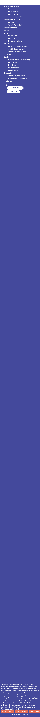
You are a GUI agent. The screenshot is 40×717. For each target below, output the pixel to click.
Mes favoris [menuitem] (8, 81)
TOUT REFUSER (21, 711)
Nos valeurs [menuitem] (12, 65)
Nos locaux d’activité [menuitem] (15, 41)
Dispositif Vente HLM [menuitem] (15, 25)
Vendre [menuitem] (6, 30)
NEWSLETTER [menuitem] (13, 92)
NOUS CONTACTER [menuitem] (15, 88)
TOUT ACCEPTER (7, 711)
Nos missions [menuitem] (12, 62)
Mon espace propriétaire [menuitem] (16, 17)
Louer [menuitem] (6, 33)
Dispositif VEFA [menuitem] (13, 12)
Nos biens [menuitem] (11, 22)
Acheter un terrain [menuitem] (10, 28)
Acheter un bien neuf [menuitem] (11, 6)
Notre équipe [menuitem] (8, 54)
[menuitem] (7, 85)
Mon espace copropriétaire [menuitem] (17, 52)
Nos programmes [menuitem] (13, 9)
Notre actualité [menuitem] (13, 70)
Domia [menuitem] (6, 57)
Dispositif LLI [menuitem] (12, 38)
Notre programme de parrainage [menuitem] (19, 60)
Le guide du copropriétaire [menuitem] (17, 49)
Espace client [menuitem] (8, 73)
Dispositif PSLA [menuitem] (13, 14)
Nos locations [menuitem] (12, 36)
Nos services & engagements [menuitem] (17, 46)
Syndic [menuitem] (6, 44)
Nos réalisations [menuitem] (13, 68)
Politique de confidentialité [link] (20, 714)
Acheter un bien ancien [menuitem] (12, 20)
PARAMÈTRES (34, 711)
